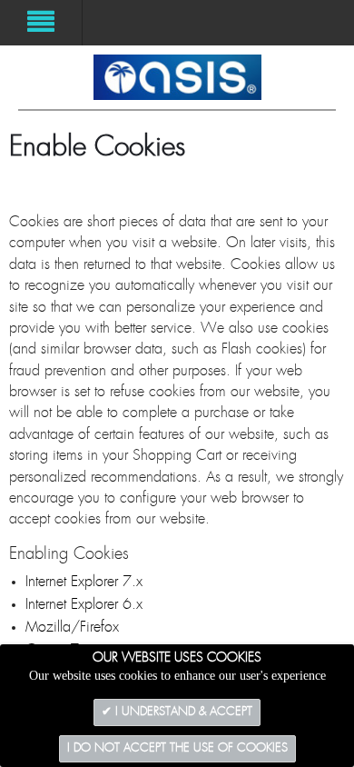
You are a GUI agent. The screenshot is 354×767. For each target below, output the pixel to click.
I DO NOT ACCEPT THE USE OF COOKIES (177, 748)
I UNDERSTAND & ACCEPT (182, 712)
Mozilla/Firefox (72, 627)
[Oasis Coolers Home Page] (177, 77)
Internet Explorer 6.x (84, 605)
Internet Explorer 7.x (84, 582)
